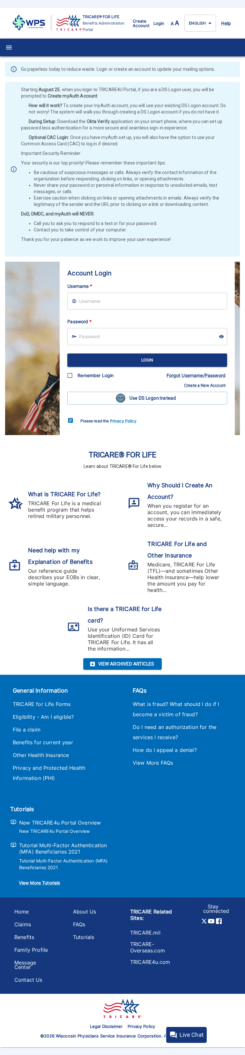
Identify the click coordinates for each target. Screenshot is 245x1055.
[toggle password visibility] (221, 336)
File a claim (27, 729)
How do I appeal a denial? (165, 750)
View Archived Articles (126, 663)
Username (79, 286)
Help (226, 23)
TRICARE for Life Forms (42, 704)
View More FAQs (153, 763)
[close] (235, 69)
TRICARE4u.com (150, 962)
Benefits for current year (43, 742)
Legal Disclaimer (106, 1026)
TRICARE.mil (145, 932)
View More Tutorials (39, 882)
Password (79, 321)
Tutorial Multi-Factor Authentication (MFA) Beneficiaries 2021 (63, 848)
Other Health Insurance (41, 755)
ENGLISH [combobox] (197, 23)
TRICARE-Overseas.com (147, 947)
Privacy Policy (123, 420)
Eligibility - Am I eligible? (43, 717)
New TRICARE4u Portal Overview (60, 822)
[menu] (9, 47)
